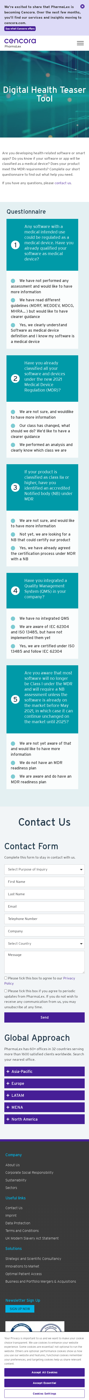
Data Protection (17, 1223)
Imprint (11, 1216)
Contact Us (13, 1208)
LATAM (17, 1095)
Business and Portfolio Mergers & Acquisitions (40, 1282)
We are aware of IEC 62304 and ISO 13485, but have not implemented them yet (40, 632)
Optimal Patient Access (23, 1274)
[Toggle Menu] (80, 43)
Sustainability (15, 1180)
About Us (12, 1165)
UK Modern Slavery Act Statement (32, 1238)
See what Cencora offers (20, 28)
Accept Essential (44, 1383)
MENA (17, 1107)
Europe (17, 1083)
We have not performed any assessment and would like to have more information (41, 286)
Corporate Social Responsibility (29, 1173)
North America (24, 1119)
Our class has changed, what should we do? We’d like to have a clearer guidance (40, 431)
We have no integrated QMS (44, 618)
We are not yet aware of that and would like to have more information (41, 748)
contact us (62, 183)
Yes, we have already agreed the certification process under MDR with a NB (43, 553)
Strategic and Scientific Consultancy (33, 1259)
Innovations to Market (22, 1266)
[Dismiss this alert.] (82, 6)
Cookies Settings (44, 1393)
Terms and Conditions (22, 1231)
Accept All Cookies (44, 1372)
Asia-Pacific (21, 1071)
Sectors (11, 1188)
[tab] (44, 1071)
